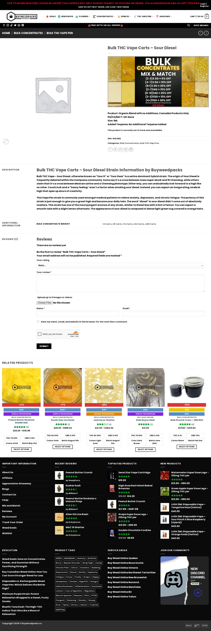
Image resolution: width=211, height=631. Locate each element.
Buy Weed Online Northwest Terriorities (131, 572)
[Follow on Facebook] (4, 25)
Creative (84, 567)
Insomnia (96, 586)
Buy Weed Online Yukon (122, 596)
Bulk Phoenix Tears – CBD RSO (187, 420)
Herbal (73, 581)
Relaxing (71, 600)
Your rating (43, 260)
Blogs (5, 489)
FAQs (5, 500)
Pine (87, 595)
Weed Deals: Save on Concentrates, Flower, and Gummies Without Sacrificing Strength (24, 562)
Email (126, 308)
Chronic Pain (62, 567)
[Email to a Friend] (120, 149)
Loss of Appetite (73, 591)
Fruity (78, 577)
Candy (98, 563)
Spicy (66, 605)
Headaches (61, 581)
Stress (74, 605)
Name (41, 308)
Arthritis (92, 558)
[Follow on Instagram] (8, 25)
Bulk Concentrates (28, 33)
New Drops (67, 16)
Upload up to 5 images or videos (54, 297)
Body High (88, 563)
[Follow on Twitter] (15, 25)
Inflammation (82, 586)
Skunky (82, 600)
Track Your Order (12, 522)
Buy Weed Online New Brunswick (127, 577)
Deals (53, 16)
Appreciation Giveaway (16, 483)
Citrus (74, 567)
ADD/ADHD (69, 558)
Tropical (94, 605)
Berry (58, 563)
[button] (188, 25)
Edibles (125, 16)
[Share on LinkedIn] (131, 149)
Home (6, 33)
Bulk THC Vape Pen (60, 33)
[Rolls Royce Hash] (145, 387)
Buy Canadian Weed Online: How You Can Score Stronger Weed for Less (24, 573)
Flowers (83, 16)
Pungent (60, 600)
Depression (61, 572)
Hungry (94, 581)
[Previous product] (206, 33)
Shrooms (164, 16)
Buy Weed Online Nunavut (123, 582)
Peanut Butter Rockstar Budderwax (21, 421)
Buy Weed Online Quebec (123, 558)
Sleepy (91, 600)
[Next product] (200, 33)
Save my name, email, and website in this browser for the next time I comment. (84, 321)
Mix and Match (11, 505)
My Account (9, 516)
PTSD (94, 595)
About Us (7, 472)
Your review (44, 272)
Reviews (7, 511)
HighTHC (83, 581)
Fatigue (60, 577)
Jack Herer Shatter (104, 420)
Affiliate (7, 478)
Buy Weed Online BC (120, 592)
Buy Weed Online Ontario (123, 567)
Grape (87, 577)
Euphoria (92, 572)
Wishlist (7, 533)
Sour (58, 605)
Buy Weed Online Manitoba (124, 587)
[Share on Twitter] (115, 149)
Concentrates (105, 16)
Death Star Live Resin (62, 420)
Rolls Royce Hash (145, 420)
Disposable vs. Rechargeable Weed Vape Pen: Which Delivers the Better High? (23, 584)
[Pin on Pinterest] (125, 149)
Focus (69, 577)
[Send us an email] (19, 25)
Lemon (59, 591)
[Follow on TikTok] (11, 25)
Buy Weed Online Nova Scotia (125, 563)
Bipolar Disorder (72, 563)
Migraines (90, 591)
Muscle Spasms (64, 595)
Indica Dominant (64, 586)
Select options (21, 449)
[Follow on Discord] (23, 25)
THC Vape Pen (144, 16)
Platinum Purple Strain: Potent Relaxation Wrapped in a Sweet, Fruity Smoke (25, 597)
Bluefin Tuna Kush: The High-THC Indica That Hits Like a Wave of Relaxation (22, 610)
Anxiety (81, 558)
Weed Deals (9, 527)
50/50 (59, 558)
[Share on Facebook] (110, 149)
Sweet (84, 605)
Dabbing (96, 567)
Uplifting (60, 609)
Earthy (82, 572)
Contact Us (9, 494)
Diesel (73, 572)
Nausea (78, 595)
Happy (95, 577)
